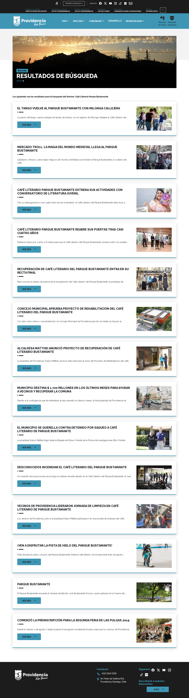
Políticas (152, 10)
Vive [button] (64, 21)
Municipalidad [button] (134, 21)
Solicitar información (84, 10)
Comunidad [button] (95, 21)
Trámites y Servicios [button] (73, 3)
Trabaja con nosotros (36, 10)
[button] (163, 10)
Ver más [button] (27, 125)
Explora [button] (78, 21)
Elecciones (127, 10)
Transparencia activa (61, 10)
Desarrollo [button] (115, 21)
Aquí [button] (156, 689)
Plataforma (104, 10)
